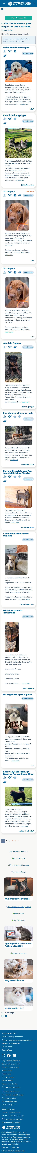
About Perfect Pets (9, 1033)
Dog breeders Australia (11, 1060)
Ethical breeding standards (12, 1037)
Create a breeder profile (11, 1112)
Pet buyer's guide (8, 1105)
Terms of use (7, 1050)
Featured (30, 191)
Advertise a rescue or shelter (13, 1116)
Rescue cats (6, 1074)
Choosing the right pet (10, 1091)
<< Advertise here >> (19, 852)
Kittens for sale (7, 1080)
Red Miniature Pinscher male (18, 413)
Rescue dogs (7, 1070)
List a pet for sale (8, 1109)
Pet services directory (10, 1084)
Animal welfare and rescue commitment (17, 1040)
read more (24, 104)
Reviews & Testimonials (11, 1043)
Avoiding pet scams (9, 1101)
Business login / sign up (11, 1122)
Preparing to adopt (9, 1098)
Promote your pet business (12, 1119)
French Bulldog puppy (14, 115)
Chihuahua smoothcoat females (16, 534)
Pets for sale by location (11, 1087)
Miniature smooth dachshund (12, 611)
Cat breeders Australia (10, 1064)
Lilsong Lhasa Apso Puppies (17, 694)
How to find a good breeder (12, 1095)
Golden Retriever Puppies (16, 47)
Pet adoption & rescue (10, 1067)
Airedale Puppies (12, 343)
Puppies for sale (8, 1077)
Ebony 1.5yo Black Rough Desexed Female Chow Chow (18, 772)
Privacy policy (7, 1047)
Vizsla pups (9, 191)
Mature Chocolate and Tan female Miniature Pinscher (17, 472)
